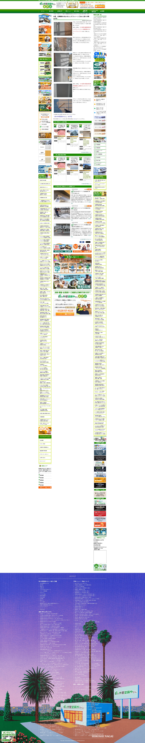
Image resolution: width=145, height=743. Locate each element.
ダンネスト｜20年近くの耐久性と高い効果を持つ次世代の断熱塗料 (87, 704)
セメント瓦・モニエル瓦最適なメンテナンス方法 (44, 348)
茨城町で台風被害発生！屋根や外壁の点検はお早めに (100, 18)
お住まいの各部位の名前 (44, 223)
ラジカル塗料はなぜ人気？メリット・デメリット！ (100, 430)
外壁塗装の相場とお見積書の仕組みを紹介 (99, 219)
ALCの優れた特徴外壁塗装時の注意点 (44, 410)
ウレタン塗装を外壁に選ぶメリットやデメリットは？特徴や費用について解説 (88, 714)
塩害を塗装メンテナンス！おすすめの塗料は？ (45, 400)
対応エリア (42, 600)
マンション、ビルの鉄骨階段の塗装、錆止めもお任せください (86, 657)
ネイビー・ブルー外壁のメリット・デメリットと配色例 (50, 721)
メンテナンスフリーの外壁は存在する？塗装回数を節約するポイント (52, 650)
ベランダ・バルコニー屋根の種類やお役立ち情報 (45, 379)
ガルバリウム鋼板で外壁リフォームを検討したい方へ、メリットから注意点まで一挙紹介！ (56, 652)
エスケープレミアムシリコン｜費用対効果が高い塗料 (84, 695)
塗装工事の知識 (43, 180)
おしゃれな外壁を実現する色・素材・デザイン (100, 388)
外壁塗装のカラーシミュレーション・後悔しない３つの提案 (50, 623)
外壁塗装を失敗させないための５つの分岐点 (48, 621)
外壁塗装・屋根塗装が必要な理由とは (46, 640)
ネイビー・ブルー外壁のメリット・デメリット (99, 392)
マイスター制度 (43, 594)
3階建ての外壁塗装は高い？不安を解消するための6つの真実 (51, 635)
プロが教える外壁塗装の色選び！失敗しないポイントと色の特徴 (51, 615)
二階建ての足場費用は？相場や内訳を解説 (99, 298)
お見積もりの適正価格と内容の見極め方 (99, 226)
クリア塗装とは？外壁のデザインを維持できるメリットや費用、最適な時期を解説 (89, 715)
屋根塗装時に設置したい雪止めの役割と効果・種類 (45, 313)
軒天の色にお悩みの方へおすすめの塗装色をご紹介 (45, 299)
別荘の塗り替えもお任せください (100, 188)
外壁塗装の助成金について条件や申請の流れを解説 (84, 623)
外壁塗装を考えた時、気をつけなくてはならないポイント (50, 669)
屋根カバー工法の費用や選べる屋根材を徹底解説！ (84, 612)
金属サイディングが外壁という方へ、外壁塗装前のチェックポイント (87, 735)
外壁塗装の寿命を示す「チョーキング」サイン (44, 254)
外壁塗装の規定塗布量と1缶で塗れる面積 (99, 343)
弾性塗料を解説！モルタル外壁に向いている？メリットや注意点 (51, 732)
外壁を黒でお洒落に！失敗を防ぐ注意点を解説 (99, 399)
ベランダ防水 (45, 73)
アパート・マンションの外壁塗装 (81, 675)
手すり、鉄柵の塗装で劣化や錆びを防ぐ (44, 358)
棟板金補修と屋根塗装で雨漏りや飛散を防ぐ (44, 375)
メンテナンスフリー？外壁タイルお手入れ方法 (99, 326)
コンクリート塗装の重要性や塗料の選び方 (44, 372)
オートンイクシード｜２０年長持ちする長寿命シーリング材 (85, 709)
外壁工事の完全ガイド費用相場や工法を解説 (44, 206)
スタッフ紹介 (42, 443)
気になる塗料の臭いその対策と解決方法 (99, 240)
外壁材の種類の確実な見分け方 (98, 250)
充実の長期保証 (43, 595)
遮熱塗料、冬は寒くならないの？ (81, 718)
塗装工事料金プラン (85, 11)
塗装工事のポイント (44, 187)
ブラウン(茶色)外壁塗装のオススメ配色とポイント (100, 409)
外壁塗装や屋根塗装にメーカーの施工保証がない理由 (100, 285)
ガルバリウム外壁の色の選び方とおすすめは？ (48, 653)
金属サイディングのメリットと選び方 (44, 334)
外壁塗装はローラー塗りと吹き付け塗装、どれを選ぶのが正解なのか (52, 683)
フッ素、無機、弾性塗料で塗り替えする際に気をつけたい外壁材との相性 (53, 692)
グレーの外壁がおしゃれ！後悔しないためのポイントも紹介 (50, 723)
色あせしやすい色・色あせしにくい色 (100, 108)
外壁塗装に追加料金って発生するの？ (99, 212)
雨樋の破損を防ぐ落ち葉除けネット (43, 317)
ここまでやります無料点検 (94, 11)
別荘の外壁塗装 (77, 677)
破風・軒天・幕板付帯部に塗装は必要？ (44, 289)
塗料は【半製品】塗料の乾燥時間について (44, 403)
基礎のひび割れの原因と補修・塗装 (98, 378)
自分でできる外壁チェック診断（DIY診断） (48, 643)
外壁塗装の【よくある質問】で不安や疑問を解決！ (49, 613)
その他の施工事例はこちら (86, 152)
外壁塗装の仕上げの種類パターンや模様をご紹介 (99, 419)
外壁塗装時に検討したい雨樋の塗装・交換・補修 (44, 310)
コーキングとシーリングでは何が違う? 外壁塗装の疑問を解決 (51, 684)
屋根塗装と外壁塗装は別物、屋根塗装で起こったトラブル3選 (51, 677)
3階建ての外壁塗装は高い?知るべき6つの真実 (100, 243)
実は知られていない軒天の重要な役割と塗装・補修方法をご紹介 (86, 643)
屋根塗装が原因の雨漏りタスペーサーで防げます (44, 327)
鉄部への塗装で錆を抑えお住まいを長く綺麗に (44, 351)
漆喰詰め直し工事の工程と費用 (99, 333)
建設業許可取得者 (43, 450)
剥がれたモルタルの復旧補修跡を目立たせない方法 (45, 265)
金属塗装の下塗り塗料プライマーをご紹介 (99, 274)
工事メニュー (68, 11)
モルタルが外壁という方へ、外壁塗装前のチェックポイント (85, 732)
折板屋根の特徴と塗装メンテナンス (43, 341)
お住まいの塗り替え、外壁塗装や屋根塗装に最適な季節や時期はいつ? (52, 658)
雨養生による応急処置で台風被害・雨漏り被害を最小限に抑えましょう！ (53, 714)
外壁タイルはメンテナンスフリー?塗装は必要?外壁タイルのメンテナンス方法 (89, 632)
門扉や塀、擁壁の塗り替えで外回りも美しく (83, 617)
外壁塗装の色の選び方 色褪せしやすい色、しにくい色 (49, 616)
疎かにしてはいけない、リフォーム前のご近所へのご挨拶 (50, 632)
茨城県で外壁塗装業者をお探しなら (46, 604)
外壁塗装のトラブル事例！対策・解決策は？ (100, 381)
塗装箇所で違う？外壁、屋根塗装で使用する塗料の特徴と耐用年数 (86, 720)
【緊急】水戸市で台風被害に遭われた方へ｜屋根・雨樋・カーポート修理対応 (100, 39)
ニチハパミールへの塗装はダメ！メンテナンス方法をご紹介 (50, 709)
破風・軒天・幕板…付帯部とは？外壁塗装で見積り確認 (84, 640)
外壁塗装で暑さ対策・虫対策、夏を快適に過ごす (83, 678)
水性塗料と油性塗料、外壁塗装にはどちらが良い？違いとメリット (86, 724)
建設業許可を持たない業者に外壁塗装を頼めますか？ (49, 603)
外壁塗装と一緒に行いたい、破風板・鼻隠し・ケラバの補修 (85, 641)
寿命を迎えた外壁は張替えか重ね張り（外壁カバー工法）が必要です (87, 614)
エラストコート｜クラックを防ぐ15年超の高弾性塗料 (84, 701)
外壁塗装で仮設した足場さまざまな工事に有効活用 (100, 291)
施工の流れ (76, 11)
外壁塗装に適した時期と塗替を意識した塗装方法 (44, 230)
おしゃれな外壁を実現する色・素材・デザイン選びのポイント (51, 720)
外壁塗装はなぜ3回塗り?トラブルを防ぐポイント (45, 285)
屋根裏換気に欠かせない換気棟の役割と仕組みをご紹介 (50, 704)
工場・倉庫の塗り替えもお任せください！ (100, 181)
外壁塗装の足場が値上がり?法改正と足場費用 (100, 295)
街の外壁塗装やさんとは (44, 583)
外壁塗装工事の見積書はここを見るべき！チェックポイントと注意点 (87, 598)
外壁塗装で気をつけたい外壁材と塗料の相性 (44, 420)
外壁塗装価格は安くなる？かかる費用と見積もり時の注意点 (85, 600)
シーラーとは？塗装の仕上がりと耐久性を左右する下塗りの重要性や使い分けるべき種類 (90, 727)
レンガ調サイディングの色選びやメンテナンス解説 (45, 261)
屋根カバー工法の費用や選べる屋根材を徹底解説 (44, 220)
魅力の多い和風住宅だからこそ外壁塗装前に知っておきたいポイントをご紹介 (88, 634)
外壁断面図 (42, 416)
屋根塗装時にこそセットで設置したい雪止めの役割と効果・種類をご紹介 (88, 651)
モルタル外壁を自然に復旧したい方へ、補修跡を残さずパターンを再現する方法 (54, 664)
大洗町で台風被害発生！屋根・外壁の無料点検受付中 (100, 21)
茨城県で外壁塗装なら (44, 447)
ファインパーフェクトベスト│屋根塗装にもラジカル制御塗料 (86, 687)
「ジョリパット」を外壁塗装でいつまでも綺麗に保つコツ (50, 690)
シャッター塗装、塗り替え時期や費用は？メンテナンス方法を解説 (86, 663)
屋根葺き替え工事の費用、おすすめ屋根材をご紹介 (84, 611)
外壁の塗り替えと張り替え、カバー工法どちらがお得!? (50, 646)
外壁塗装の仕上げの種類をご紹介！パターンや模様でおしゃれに (51, 735)
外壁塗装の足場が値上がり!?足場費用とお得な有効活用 (84, 680)
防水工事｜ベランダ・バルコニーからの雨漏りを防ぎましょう (86, 620)
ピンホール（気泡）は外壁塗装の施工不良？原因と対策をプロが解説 (52, 666)
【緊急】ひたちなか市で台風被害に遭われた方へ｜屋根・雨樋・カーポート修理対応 (100, 35)
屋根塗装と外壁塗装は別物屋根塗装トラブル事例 (45, 278)
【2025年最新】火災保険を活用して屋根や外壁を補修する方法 (86, 603)
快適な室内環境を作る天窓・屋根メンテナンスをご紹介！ (85, 646)
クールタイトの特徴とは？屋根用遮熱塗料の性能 (100, 426)
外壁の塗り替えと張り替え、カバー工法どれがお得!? (99, 246)
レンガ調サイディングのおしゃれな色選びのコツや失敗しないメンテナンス (53, 663)
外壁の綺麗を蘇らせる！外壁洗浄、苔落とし (99, 347)
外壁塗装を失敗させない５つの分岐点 (99, 208)
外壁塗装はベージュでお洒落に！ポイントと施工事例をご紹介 (51, 727)
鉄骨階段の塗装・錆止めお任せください (44, 355)
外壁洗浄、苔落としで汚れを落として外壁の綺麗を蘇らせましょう (86, 668)
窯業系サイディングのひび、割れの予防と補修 (99, 312)
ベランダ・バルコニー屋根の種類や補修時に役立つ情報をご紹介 (51, 697)
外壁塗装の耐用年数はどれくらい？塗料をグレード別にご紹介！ (51, 655)
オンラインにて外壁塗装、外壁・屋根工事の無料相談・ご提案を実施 (87, 621)
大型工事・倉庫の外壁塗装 (79, 674)
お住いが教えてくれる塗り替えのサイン (44, 191)
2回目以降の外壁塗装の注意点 (98, 264)
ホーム (42, 11)
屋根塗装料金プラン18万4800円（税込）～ (82, 592)
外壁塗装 (45, 63)
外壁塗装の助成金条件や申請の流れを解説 (99, 205)
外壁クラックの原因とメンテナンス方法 (44, 258)
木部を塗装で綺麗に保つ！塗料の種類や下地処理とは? (100, 357)
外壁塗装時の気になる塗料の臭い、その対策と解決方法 (50, 633)
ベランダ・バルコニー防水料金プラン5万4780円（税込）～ (85, 595)
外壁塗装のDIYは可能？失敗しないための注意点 (99, 305)
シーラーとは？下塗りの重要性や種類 (99, 278)
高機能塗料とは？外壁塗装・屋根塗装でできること (45, 275)
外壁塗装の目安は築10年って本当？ (43, 194)
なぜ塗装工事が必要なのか (45, 183)
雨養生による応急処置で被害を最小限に (99, 375)
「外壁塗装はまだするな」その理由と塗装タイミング (45, 201)
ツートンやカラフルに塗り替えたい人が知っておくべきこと (101, 112)
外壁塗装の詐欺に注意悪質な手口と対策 (99, 229)
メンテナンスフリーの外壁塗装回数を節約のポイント (100, 253)
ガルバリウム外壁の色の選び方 (99, 260)
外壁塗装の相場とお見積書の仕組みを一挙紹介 (83, 597)
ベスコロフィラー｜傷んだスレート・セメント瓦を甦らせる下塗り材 (87, 692)
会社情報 (41, 598)
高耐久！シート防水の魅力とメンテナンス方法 (44, 393)
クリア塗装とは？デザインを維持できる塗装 (45, 247)
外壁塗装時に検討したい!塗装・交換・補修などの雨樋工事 (85, 649)
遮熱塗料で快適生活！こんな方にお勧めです (83, 698)
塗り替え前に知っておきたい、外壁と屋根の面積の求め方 (50, 687)
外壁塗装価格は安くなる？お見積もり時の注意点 (45, 209)
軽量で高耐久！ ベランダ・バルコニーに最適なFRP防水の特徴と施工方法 (53, 700)
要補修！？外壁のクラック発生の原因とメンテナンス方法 (50, 661)
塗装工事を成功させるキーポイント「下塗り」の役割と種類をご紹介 (87, 729)
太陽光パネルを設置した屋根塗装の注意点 (99, 354)
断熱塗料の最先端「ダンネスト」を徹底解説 (100, 368)
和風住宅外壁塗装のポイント (99, 330)
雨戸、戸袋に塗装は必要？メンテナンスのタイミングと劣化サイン (86, 666)
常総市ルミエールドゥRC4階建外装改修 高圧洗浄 (100, 50)
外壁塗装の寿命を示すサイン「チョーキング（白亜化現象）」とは (52, 660)
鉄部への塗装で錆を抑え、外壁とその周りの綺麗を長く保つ (85, 655)
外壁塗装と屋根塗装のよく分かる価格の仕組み (83, 584)
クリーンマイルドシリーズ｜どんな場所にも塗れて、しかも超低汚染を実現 (88, 707)
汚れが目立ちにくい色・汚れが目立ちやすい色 (101, 104)
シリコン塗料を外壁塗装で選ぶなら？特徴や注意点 (45, 244)
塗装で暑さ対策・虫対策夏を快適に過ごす (44, 251)
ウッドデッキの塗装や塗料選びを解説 (44, 361)
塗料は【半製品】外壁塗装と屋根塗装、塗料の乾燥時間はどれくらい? (52, 681)
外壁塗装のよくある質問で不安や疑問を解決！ (100, 202)
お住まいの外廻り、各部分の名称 (46, 647)
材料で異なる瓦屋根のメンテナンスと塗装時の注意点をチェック (86, 637)
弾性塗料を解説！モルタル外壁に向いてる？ (100, 416)
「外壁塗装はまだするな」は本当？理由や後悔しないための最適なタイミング (54, 629)
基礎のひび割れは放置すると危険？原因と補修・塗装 (49, 715)
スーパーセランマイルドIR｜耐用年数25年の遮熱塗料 (84, 690)
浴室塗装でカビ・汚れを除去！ (44, 365)
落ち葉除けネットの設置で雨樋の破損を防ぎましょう (84, 652)
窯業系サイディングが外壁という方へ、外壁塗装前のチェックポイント (87, 734)
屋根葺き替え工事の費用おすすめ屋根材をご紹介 (44, 216)
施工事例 (51, 11)
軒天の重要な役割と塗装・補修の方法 (44, 296)
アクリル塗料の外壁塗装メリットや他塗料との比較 (45, 237)
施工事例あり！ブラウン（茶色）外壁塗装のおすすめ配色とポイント (52, 729)
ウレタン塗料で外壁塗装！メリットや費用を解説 (45, 240)
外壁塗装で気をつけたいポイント (44, 282)
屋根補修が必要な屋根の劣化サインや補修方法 (44, 320)
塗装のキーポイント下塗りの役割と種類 (99, 271)
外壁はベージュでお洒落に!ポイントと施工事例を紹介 (100, 406)
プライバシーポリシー (44, 454)
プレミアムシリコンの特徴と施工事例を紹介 (99, 423)
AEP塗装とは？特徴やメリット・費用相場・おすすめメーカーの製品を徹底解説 (89, 717)
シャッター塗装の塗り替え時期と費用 (44, 368)
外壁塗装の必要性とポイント (80, 606)
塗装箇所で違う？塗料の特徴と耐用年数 (99, 267)
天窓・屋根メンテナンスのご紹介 (44, 303)
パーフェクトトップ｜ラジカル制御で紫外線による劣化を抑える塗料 (87, 686)
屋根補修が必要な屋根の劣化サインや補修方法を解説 (84, 654)
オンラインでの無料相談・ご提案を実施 (99, 198)
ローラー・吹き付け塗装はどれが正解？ (99, 340)
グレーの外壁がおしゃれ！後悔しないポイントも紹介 (100, 395)
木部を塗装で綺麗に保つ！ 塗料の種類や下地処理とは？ (50, 707)
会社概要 (102, 11)
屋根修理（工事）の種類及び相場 (44, 213)
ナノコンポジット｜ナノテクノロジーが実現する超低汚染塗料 (86, 700)
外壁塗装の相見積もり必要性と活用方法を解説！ (100, 215)
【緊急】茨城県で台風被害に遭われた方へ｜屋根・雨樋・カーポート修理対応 (100, 44)
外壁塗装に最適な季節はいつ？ (44, 233)
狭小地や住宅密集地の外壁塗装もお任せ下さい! (45, 330)
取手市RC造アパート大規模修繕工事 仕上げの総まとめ (100, 47)
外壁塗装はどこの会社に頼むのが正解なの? (48, 680)
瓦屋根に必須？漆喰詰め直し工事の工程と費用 (83, 635)
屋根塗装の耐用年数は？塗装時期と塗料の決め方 (99, 385)
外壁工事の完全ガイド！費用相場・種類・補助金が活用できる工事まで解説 (53, 630)
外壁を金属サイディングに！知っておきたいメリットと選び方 (86, 628)
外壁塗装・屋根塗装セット (45, 69)
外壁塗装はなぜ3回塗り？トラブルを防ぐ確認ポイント (49, 670)
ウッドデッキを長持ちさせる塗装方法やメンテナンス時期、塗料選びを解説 (88, 660)
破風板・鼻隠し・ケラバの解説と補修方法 (45, 292)
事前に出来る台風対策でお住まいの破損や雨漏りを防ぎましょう (51, 712)
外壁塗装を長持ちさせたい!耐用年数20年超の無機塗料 (100, 281)
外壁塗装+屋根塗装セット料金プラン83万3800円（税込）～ (85, 594)
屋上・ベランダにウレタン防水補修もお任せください (45, 389)
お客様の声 (59, 11)
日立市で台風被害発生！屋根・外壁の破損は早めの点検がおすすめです (100, 31)
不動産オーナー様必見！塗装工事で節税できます (99, 288)
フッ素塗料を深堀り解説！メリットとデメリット (100, 413)
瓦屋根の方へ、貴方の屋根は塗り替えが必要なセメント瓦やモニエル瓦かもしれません (90, 638)
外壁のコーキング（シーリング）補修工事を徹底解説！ (84, 626)
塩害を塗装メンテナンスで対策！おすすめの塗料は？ (49, 706)
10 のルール (42, 592)
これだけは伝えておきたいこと (45, 589)
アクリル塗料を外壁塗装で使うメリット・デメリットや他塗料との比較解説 (88, 712)
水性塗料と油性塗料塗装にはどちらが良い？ (99, 323)
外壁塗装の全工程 (43, 197)
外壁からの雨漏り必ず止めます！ (81, 604)
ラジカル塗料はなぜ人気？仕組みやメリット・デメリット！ (50, 734)
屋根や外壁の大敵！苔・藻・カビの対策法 (99, 350)
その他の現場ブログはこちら (85, 239)
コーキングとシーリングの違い (45, 406)
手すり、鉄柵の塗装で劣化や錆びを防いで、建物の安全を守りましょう (87, 658)
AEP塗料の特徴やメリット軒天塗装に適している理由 (100, 433)
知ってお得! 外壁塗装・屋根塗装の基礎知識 (48, 638)
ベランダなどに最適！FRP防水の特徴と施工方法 (45, 386)
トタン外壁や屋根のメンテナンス (44, 337)
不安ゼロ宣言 (42, 597)
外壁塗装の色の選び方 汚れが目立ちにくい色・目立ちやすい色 (51, 618)
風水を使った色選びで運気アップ (100, 100)
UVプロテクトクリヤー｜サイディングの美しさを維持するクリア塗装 (87, 703)
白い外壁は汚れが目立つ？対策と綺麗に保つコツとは (100, 402)
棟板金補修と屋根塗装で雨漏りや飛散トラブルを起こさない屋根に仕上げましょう (54, 695)
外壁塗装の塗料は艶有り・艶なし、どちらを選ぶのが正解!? (85, 723)
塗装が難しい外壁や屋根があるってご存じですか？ (100, 309)
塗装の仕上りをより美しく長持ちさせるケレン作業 (45, 272)
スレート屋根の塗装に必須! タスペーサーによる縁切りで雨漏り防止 (52, 678)
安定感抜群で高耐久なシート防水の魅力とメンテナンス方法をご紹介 (52, 703)
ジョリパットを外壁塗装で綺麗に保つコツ (100, 336)
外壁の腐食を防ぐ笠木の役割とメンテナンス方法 (45, 306)
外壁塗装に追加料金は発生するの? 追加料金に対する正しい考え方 (86, 624)
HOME (55, 13)
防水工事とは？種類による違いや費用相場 (45, 382)
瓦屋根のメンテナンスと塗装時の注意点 (44, 344)
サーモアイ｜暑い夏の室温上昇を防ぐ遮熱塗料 (83, 689)
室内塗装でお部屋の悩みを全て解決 (81, 618)
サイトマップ (42, 461)
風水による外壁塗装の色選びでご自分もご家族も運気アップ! (51, 624)
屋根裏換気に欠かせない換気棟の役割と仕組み (44, 396)
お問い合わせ (42, 457)
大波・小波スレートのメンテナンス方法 (44, 424)
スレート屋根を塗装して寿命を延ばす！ (82, 672)
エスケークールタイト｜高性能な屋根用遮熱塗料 (83, 697)
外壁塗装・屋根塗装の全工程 (80, 589)
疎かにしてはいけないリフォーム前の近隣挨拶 (99, 236)
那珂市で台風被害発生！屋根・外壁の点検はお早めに (100, 28)
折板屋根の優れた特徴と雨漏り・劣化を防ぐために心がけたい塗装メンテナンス (89, 631)
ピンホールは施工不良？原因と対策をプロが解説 (44, 268)
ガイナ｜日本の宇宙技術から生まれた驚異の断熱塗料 (84, 706)
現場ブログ (59, 13)
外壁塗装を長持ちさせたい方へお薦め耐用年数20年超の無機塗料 (86, 726)
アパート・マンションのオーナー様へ (99, 184)
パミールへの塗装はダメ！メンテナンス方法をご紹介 (100, 361)
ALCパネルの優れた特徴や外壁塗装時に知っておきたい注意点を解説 (52, 686)
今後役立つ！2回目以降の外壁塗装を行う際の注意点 (84, 615)
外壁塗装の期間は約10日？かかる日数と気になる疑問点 (50, 626)
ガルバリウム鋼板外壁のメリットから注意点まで (99, 257)
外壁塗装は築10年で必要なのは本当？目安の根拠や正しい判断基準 (52, 627)
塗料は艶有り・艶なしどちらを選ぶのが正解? (99, 319)
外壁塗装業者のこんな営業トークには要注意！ (100, 302)
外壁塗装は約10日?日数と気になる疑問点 (99, 233)
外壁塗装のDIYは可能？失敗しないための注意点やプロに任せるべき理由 (53, 644)
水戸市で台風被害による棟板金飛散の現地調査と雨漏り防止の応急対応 (100, 24)
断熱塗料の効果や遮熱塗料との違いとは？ (99, 364)
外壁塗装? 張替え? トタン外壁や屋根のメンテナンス (84, 629)
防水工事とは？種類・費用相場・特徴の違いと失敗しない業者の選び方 (52, 698)
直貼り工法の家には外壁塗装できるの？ (99, 316)
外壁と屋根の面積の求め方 (45, 413)
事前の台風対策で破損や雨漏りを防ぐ (99, 371)
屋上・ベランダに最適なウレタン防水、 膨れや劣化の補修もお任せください (53, 701)
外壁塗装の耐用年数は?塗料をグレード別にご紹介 (45, 227)
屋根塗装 (45, 66)
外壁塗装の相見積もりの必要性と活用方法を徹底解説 (49, 672)
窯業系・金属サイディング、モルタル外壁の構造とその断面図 (51, 689)
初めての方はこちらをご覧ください (81, 583)
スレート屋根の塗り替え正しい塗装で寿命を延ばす (45, 323)
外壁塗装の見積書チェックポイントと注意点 (100, 222)
